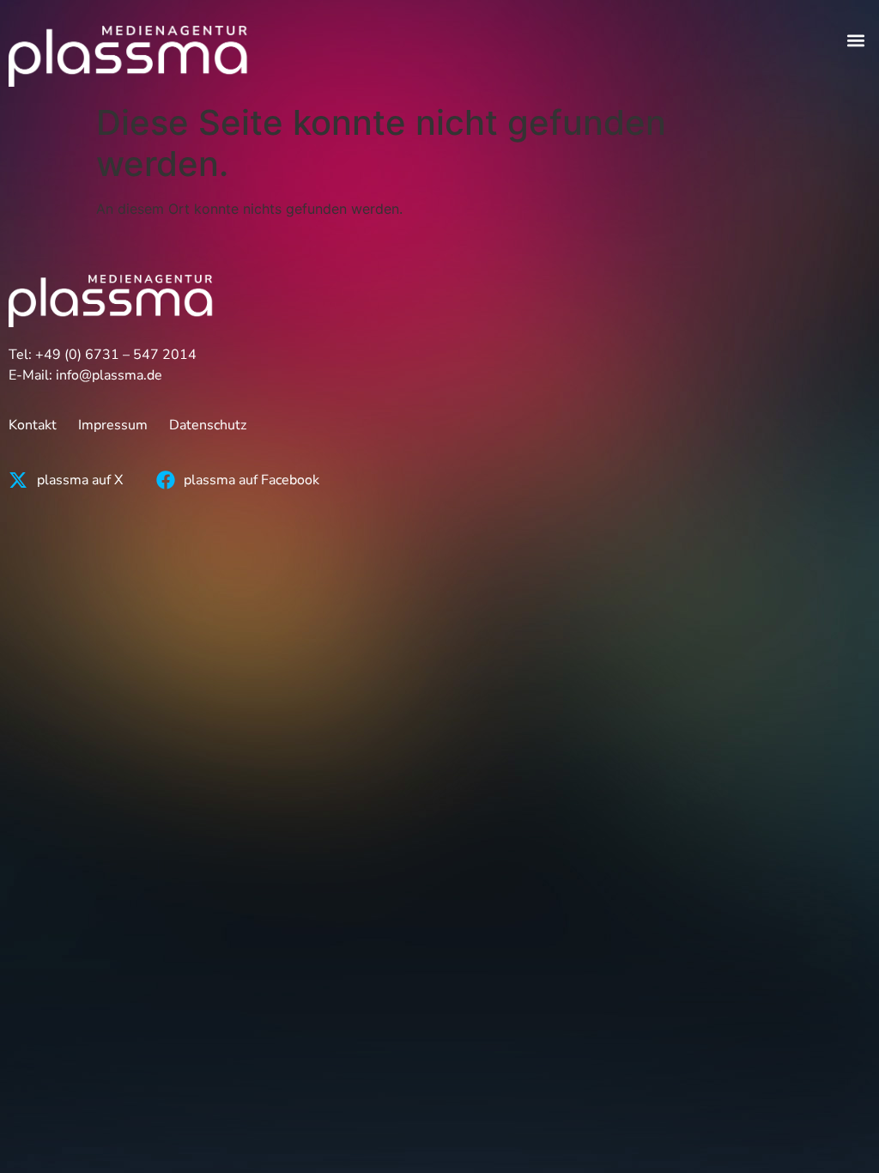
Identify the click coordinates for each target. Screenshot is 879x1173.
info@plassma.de (109, 375)
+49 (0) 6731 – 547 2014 (116, 354)
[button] (856, 40)
